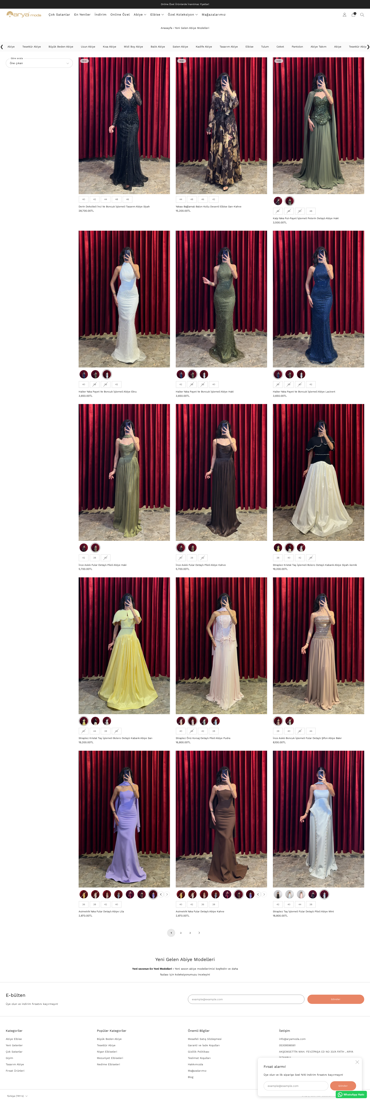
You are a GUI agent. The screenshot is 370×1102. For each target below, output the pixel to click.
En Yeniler (82, 14)
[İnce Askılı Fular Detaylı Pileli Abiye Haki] (124, 472)
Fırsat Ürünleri (15, 1070)
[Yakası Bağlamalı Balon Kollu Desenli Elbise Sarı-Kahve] (221, 125)
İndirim (101, 14)
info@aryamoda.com (292, 1038)
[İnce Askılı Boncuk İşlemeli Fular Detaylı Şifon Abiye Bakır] (318, 645)
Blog (190, 1077)
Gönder (336, 999)
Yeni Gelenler (14, 1045)
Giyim (9, 1057)
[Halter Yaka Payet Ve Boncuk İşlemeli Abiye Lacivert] (318, 299)
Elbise (155, 14)
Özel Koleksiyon (181, 14)
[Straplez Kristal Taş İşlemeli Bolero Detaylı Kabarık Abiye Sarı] (124, 645)
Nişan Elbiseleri (107, 1051)
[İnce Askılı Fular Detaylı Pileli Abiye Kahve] (221, 472)
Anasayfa (166, 27)
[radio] (83, 199)
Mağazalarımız (214, 14)
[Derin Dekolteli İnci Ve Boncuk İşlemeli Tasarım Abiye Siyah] (124, 125)
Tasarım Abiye (15, 1064)
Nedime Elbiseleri (108, 1064)
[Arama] (362, 15)
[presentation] (160, 894)
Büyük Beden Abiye (109, 1038)
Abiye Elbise (14, 1038)
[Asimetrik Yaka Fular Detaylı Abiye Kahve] (221, 819)
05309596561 (287, 1045)
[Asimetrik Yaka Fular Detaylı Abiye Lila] (124, 819)
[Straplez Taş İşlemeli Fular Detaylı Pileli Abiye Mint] (318, 819)
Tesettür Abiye (106, 1045)
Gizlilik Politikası (198, 1051)
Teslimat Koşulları (199, 1057)
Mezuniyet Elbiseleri (110, 1057)
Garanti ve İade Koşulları (204, 1045)
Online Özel (120, 14)
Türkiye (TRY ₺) (15, 1096)
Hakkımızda (195, 1064)
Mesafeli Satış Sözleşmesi (205, 1038)
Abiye (138, 14)
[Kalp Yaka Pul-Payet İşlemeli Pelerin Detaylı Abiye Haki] (318, 125)
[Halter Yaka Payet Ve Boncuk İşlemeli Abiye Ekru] (124, 299)
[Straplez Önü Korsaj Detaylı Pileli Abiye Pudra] (221, 645)
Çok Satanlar (59, 14)
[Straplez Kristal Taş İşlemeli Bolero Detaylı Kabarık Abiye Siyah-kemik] (318, 472)
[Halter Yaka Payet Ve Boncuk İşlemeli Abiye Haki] (221, 299)
